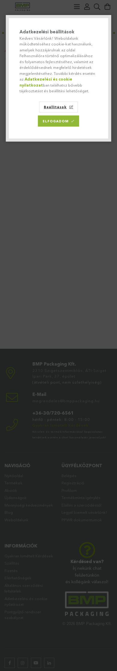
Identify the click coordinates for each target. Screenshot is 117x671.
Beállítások (55, 107)
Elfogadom (56, 121)
